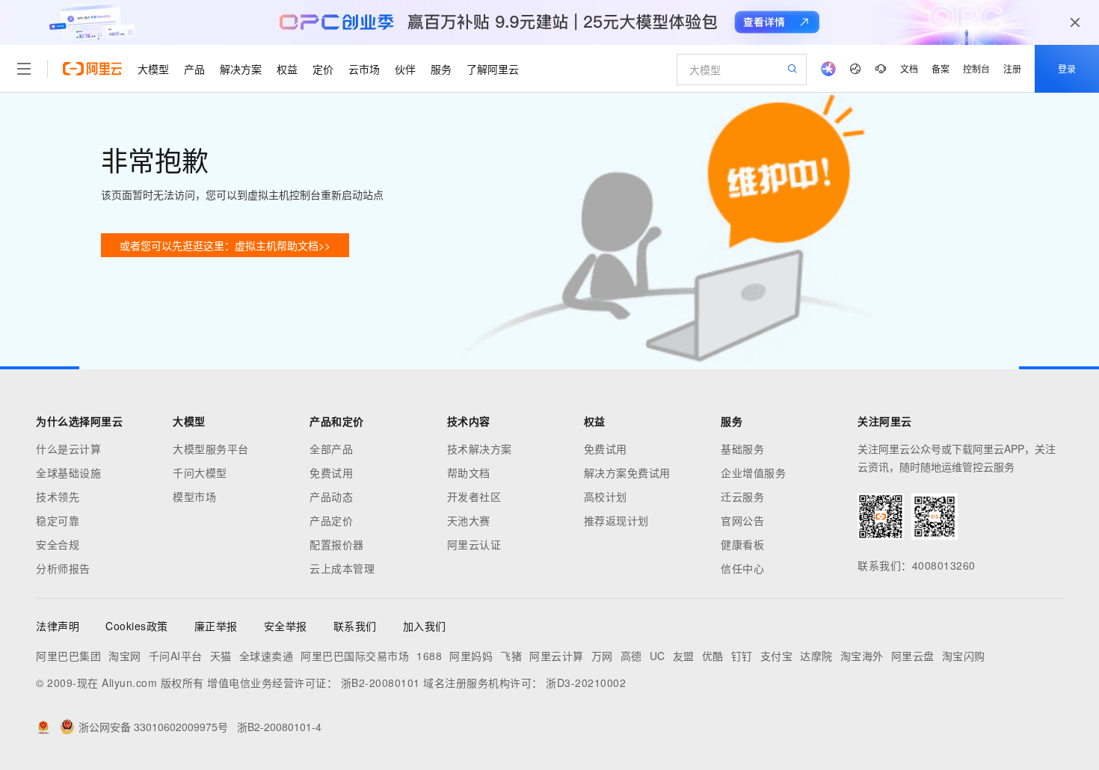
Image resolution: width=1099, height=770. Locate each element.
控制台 (976, 68)
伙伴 (405, 68)
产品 (194, 68)
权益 (287, 68)
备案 (940, 68)
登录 (1067, 68)
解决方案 (241, 68)
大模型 (153, 68)
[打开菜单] (24, 69)
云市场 (364, 68)
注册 (1012, 68)
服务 (441, 68)
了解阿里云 (493, 68)
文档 (909, 68)
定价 (323, 68)
